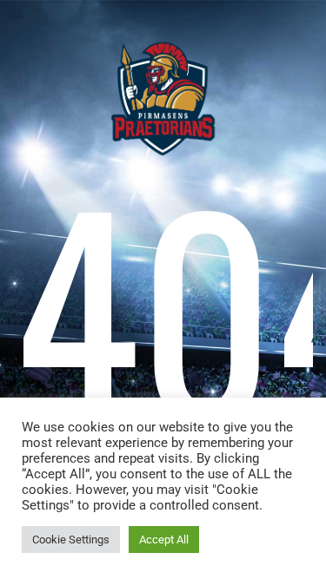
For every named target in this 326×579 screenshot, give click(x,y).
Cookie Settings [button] (71, 539)
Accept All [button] (164, 539)
